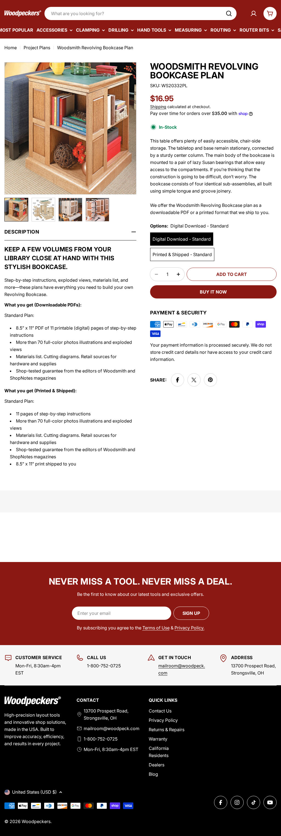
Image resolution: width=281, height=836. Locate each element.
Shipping (158, 106)
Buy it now (213, 292)
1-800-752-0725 (100, 739)
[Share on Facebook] (177, 380)
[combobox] (140, 13)
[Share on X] (194, 380)
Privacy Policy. (189, 628)
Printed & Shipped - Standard (182, 254)
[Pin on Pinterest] (210, 380)
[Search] (229, 13)
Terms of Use (156, 628)
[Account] (253, 13)
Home (10, 47)
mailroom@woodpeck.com (111, 728)
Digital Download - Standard (182, 239)
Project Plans (37, 47)
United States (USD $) (34, 792)
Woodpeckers (36, 821)
